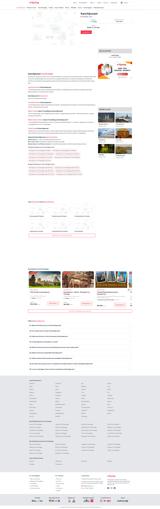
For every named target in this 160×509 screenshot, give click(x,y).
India (90, 16)
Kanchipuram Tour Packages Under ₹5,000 (40, 167)
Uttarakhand (32, 398)
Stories (99, 2)
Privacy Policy (60, 483)
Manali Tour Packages (35, 427)
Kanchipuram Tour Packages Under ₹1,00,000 (41, 174)
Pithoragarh (32, 407)
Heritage (31, 464)
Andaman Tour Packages (62, 424)
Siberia (109, 413)
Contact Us (59, 488)
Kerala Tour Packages (87, 424)
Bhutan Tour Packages (61, 447)
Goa (108, 386)
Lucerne (31, 416)
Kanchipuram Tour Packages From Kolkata (67, 154)
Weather (73, 7)
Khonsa (109, 401)
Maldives (31, 392)
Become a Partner (35, 479)
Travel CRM (33, 483)
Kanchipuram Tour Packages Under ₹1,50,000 (69, 174)
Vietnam (57, 398)
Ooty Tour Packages (87, 433)
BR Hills (83, 413)
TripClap (33, 298)
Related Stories (99, 7)
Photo (67, 7)
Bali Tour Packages (60, 444)
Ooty (82, 392)
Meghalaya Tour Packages (88, 436)
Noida (31, 404)
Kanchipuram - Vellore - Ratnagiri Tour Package (77, 293)
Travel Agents (87, 7)
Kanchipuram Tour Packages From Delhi (39, 150)
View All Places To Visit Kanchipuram (62, 235)
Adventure (84, 461)
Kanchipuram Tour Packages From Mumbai (64, 150)
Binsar (83, 398)
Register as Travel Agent (36, 481)
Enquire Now (86, 32)
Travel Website (34, 486)
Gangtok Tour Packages (114, 430)
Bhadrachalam (85, 401)
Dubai (30, 386)
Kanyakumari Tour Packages (63, 436)
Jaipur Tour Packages (61, 433)
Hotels (51, 7)
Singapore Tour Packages (88, 444)
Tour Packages (82, 2)
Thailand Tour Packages (113, 444)
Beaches (31, 461)
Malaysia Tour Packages (35, 453)
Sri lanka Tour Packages (87, 450)
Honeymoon (58, 464)
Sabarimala (110, 398)
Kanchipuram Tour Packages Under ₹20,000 (41, 171)
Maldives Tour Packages (35, 447)
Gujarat (31, 389)
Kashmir (83, 389)
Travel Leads (113, 2)
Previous (31, 290)
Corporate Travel (35, 488)
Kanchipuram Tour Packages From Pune (39, 160)
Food (80, 7)
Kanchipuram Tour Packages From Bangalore (41, 154)
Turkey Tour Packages (113, 450)
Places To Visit (31, 7)
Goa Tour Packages (34, 433)
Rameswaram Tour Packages (89, 430)
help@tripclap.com (88, 486)
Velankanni (84, 410)
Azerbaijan (58, 383)
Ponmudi (57, 410)
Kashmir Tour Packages (35, 424)
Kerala (109, 389)
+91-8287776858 (88, 488)
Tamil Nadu (85, 16)
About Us (58, 481)
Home (74, 2)
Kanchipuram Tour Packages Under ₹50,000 (68, 171)
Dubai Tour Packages (35, 444)
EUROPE (83, 386)
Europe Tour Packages (61, 450)
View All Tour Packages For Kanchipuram (80, 311)
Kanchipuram (21, 7)
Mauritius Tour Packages (113, 447)
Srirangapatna (33, 413)
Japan (56, 389)
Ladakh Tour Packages (113, 436)
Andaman (32, 383)
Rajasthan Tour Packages (114, 427)
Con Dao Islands (85, 407)
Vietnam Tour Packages (87, 447)
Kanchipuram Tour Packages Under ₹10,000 (67, 167)
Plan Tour (105, 2)
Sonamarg (84, 416)
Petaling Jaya (110, 410)
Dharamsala (58, 407)
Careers (58, 490)
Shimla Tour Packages (113, 424)
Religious (109, 461)
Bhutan (109, 383)
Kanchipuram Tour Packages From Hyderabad (67, 157)
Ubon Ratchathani (60, 404)
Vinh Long (110, 407)
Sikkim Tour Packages (61, 427)
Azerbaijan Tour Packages (62, 453)
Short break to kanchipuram (40, 292)
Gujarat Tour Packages (61, 430)
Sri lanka (83, 395)
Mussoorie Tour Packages (36, 436)
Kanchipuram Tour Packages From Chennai (40, 157)
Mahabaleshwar (59, 413)
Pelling (57, 401)
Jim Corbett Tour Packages (114, 433)
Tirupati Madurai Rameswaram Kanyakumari (107, 293)
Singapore (58, 395)
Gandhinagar (32, 401)
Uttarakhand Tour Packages (88, 427)
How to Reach (59, 7)
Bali (82, 383)
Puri (108, 392)
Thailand (109, 395)
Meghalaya (58, 392)
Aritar (108, 404)
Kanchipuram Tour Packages (38, 269)
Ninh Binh (57, 416)
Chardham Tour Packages (36, 430)
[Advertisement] (62, 59)
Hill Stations (58, 461)
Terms (58, 486)
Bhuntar (31, 410)
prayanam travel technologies (106, 299)
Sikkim (31, 395)
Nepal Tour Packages (35, 450)
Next (129, 290)
